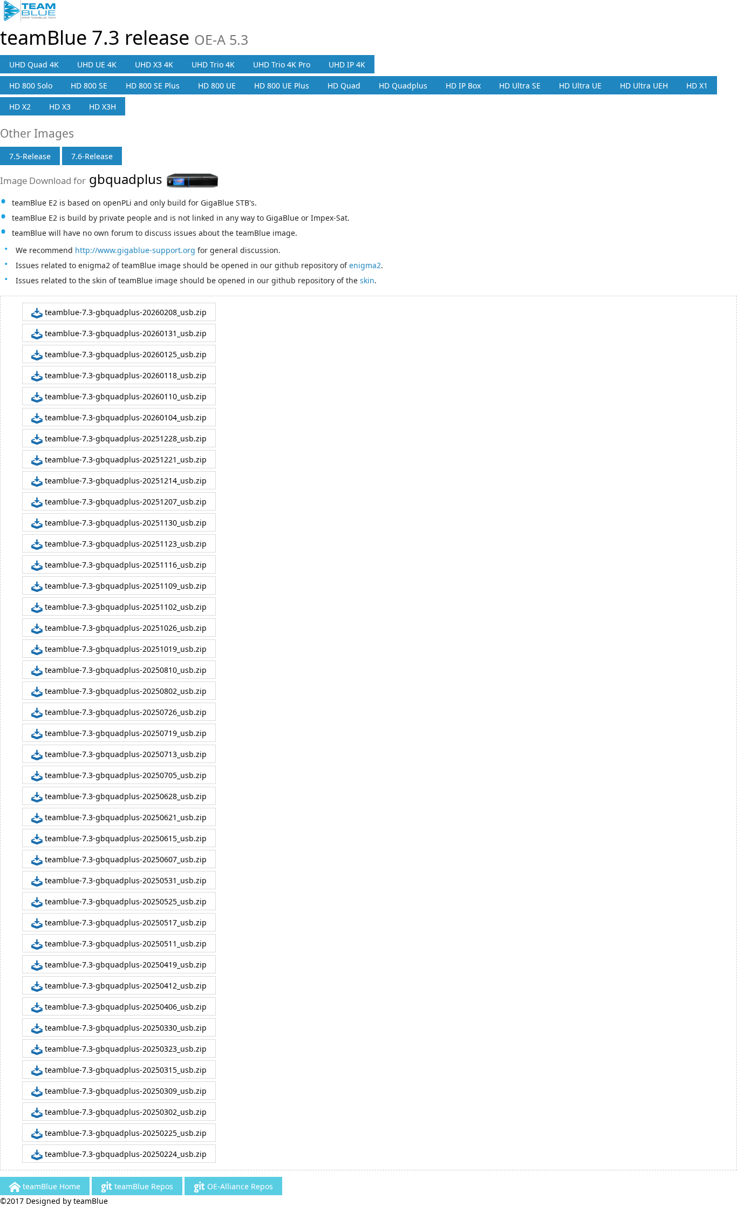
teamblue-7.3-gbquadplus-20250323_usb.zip (125, 1049)
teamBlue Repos (142, 1186)
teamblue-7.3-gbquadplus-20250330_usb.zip (125, 1028)
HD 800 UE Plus (281, 85)
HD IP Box (463, 85)
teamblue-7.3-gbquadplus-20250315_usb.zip (125, 1070)
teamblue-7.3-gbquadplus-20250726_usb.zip (125, 712)
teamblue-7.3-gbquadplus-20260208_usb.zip (125, 312)
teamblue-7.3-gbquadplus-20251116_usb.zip (125, 565)
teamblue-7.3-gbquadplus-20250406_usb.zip (125, 1006)
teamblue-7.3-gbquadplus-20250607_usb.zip (125, 859)
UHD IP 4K (347, 64)
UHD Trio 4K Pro (281, 64)
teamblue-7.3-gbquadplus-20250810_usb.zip (125, 670)
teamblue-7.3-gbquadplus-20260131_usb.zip (125, 333)
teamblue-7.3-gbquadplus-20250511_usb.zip (125, 943)
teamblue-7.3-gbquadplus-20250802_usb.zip (125, 691)
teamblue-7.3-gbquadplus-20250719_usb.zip (125, 733)
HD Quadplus (403, 85)
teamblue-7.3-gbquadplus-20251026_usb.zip (125, 628)
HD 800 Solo (30, 85)
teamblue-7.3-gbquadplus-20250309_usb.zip (125, 1091)
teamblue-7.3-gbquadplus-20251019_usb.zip (125, 649)
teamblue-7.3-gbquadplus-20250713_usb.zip (125, 754)
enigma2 (365, 265)
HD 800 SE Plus (153, 85)
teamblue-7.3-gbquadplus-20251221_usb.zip (125, 459)
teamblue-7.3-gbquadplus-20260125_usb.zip (125, 354)
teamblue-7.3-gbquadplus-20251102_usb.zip (125, 607)
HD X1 (697, 85)
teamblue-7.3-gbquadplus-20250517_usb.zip (125, 922)
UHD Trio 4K (213, 64)
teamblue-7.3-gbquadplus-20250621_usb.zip (125, 817)
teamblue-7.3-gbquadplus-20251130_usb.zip (125, 522)
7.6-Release (92, 156)
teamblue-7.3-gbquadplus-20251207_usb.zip (125, 501)
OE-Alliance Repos (239, 1186)
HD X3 (60, 106)
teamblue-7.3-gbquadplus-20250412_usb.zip (125, 985)
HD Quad (343, 85)
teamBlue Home (50, 1186)
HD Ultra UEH (644, 85)
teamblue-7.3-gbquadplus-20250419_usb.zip (125, 964)
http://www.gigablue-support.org (135, 250)
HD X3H (102, 106)
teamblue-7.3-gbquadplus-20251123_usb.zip (125, 544)
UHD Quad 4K (34, 64)
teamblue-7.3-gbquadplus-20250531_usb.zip (125, 880)
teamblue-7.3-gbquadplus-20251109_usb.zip (125, 586)
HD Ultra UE (580, 85)
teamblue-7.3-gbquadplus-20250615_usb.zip (125, 838)
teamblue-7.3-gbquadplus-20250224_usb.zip (125, 1154)
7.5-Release (30, 156)
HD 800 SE (89, 85)
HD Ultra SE (520, 85)
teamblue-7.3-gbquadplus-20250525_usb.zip (125, 901)
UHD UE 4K (97, 64)
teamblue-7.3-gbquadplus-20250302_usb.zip (125, 1112)
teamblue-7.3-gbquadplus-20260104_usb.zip (125, 417)
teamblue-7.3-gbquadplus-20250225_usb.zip (125, 1133)
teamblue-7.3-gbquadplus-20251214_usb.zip (125, 480)
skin (367, 280)
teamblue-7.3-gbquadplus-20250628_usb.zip (125, 796)
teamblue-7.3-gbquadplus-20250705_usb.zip (125, 775)
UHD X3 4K (154, 64)
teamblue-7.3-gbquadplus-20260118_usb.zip (125, 375)
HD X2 (20, 106)
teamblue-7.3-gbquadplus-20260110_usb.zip (125, 396)
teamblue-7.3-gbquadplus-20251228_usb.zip (125, 438)
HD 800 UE (217, 85)
